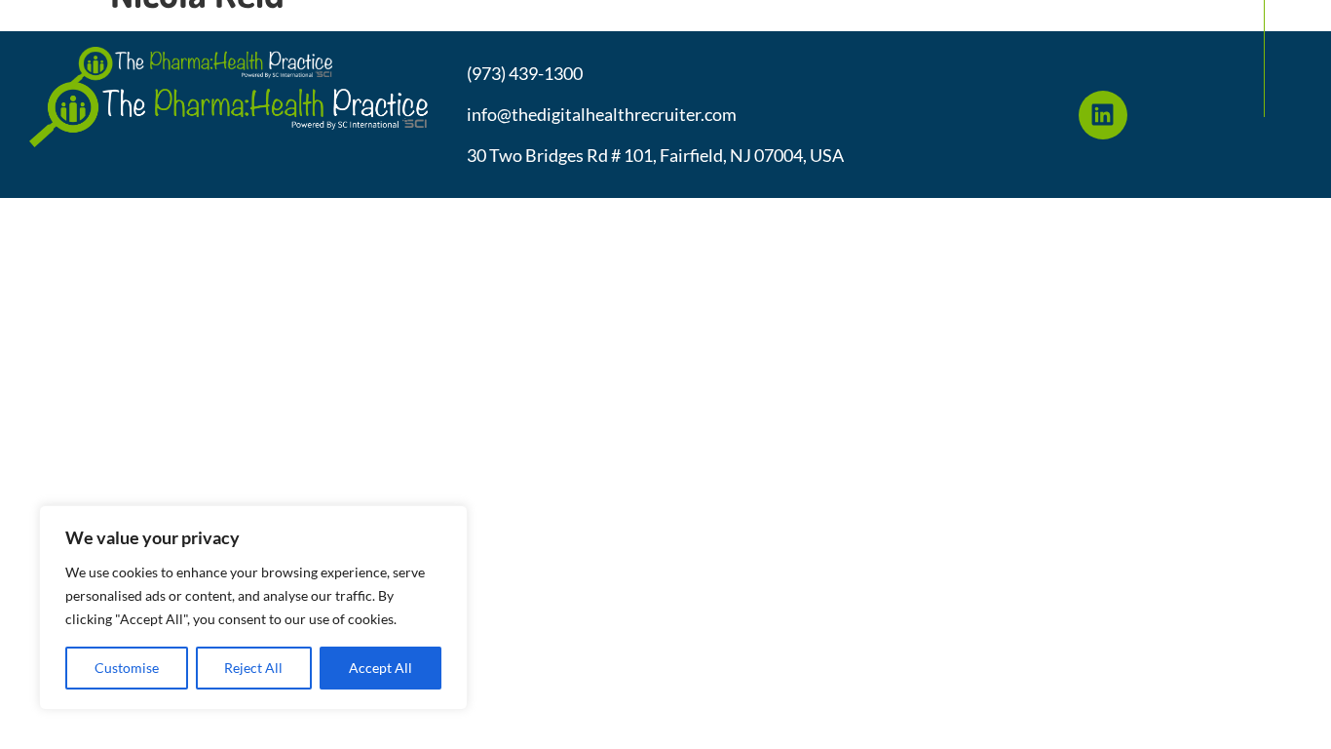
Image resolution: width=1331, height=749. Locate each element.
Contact (1187, 22)
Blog (997, 22)
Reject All (253, 667)
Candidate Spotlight (864, 22)
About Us (511, 22)
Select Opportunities (666, 22)
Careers (1084, 22)
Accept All (380, 667)
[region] (253, 607)
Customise (127, 667)
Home (415, 22)
